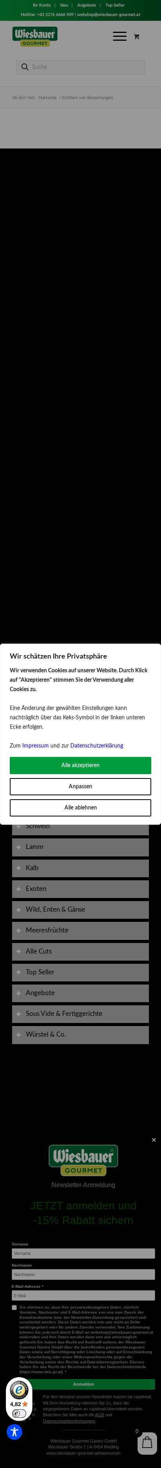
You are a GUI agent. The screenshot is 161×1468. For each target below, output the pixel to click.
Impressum (35, 746)
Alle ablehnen (80, 808)
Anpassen (80, 786)
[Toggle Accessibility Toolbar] (14, 1432)
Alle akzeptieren (80, 765)
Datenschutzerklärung (96, 746)
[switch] (19, 1413)
